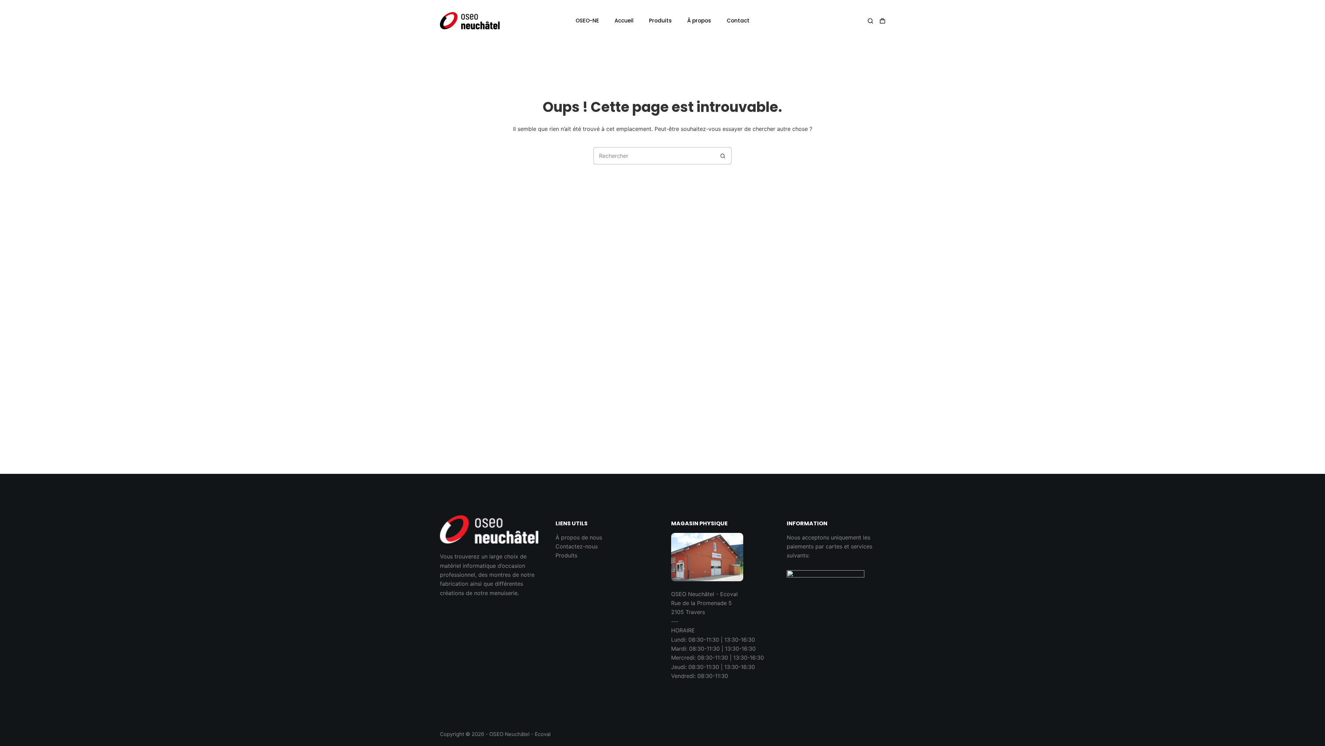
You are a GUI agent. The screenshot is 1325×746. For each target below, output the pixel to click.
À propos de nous (579, 537)
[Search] (870, 20)
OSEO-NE (587, 20)
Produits (660, 20)
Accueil (624, 20)
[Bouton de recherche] (723, 155)
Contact (738, 20)
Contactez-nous (577, 546)
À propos (699, 20)
